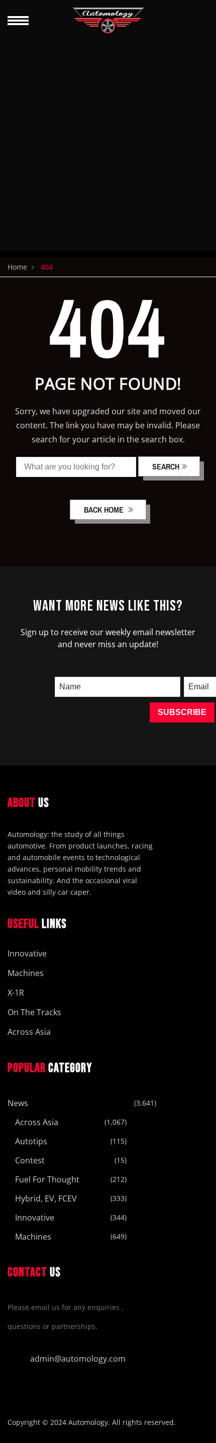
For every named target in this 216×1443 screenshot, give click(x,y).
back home (105, 509)
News (18, 1103)
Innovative (27, 953)
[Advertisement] (108, 144)
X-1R (16, 992)
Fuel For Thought (47, 1179)
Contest (30, 1160)
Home (17, 267)
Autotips (31, 1141)
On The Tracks (34, 1012)
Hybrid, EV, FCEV (46, 1198)
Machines (26, 973)
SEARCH (165, 466)
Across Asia (29, 1031)
